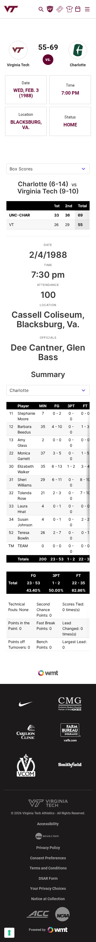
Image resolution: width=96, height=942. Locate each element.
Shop (69, 9)
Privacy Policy (48, 848)
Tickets (59, 9)
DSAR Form (48, 878)
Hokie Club (50, 9)
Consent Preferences (48, 858)
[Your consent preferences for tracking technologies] (9, 933)
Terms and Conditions (48, 868)
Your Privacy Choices (48, 888)
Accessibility (48, 823)
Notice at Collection (48, 899)
